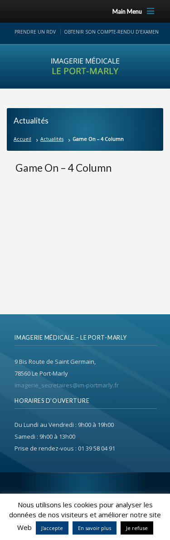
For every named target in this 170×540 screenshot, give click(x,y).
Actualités (51, 138)
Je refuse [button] (137, 528)
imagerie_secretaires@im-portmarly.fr (67, 385)
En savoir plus (94, 528)
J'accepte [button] (52, 528)
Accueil (22, 138)
